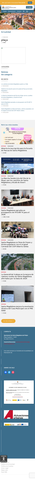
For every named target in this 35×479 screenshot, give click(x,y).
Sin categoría (6, 75)
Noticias (4, 72)
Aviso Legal (4, 468)
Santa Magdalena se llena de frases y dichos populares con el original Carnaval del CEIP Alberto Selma (17, 109)
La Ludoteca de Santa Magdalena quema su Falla (14, 84)
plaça (4, 40)
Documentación (11, 11)
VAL (27, 11)
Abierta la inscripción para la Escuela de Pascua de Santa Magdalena (16, 89)
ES (23, 11)
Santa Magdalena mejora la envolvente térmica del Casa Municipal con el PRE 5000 (17, 308)
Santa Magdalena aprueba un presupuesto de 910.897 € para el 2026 (16, 103)
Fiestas (5, 11)
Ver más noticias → (8, 321)
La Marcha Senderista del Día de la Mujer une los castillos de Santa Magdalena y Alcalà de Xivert (16, 96)
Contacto (19, 11)
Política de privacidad (8, 464)
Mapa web (4, 470)
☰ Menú (29, 7)
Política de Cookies (7, 466)
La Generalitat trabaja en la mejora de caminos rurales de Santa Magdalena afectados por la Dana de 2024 (17, 276)
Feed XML (4, 472)
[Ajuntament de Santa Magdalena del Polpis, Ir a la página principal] (9, 7)
